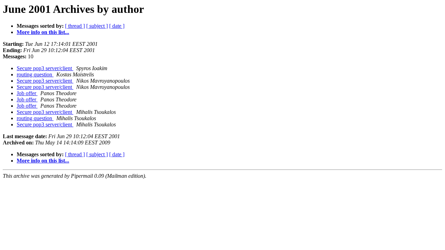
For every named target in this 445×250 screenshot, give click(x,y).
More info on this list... (43, 32)
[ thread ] (75, 26)
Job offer (27, 93)
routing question (35, 74)
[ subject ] (97, 26)
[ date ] (116, 26)
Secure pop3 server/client (45, 68)
